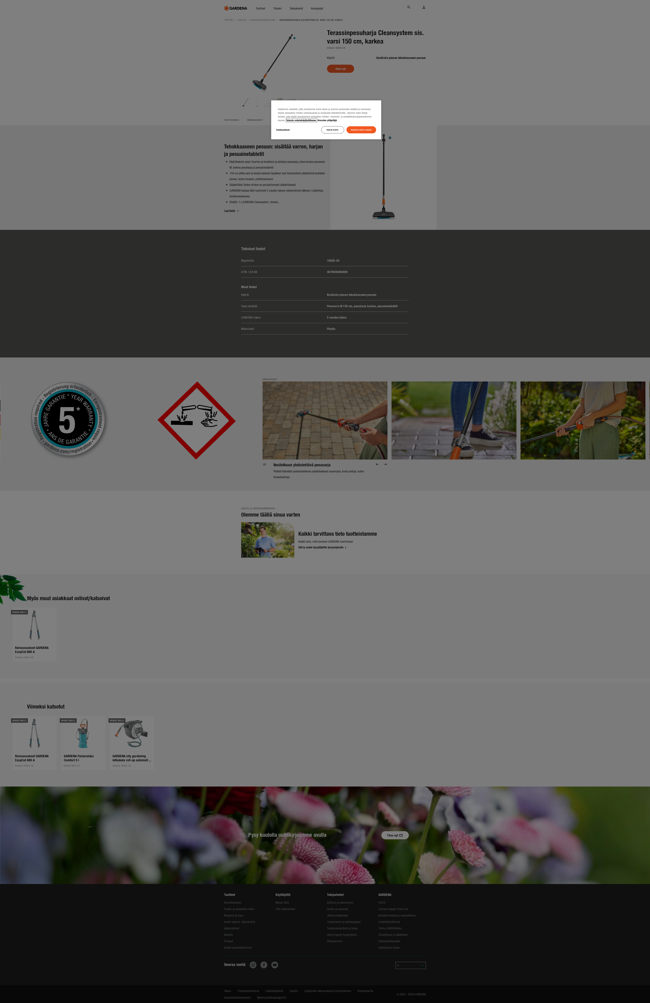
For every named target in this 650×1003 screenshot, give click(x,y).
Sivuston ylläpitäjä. (327, 120)
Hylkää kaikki (332, 129)
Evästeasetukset (283, 129)
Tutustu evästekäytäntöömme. (301, 120)
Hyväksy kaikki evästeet (361, 129)
